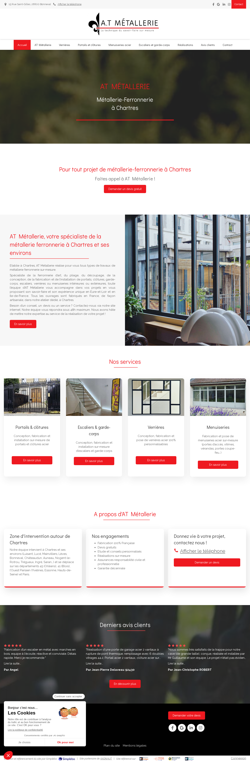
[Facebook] (213, 5)
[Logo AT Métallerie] (125, 35)
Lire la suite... (12, 663)
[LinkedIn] (224, 5)
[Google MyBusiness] (218, 5)
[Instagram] (229, 5)
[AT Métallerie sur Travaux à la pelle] (159, 759)
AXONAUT (106, 758)
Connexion (238, 758)
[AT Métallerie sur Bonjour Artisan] (144, 759)
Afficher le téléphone (69, 4)
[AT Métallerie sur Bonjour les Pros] (189, 759)
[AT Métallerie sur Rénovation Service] (174, 759)
